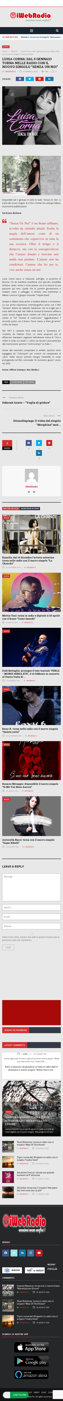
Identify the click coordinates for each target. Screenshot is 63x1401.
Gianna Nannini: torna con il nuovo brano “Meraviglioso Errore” (27, 1120)
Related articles (11, 508)
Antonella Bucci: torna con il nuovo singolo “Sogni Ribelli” (28, 841)
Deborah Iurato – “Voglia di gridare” (26, 402)
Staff (43, 1392)
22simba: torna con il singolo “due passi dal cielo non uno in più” (37, 1189)
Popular (52, 1269)
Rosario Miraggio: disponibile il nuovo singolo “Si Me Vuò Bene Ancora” (30, 785)
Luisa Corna (17, 382)
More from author (30, 508)
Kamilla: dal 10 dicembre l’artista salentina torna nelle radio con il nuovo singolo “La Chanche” (28, 560)
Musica (5, 47)
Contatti (52, 1392)
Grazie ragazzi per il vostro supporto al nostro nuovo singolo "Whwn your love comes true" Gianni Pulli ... (31, 1060)
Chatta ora (19, 1394)
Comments (8, 1277)
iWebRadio (10, 71)
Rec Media (30, 382)
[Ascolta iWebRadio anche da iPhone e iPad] (31, 1346)
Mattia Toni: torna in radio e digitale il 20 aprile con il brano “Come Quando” (31, 617)
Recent (51, 1264)
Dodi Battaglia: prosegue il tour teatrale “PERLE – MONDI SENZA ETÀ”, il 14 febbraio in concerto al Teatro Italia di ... (30, 673)
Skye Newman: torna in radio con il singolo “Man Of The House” (35, 1143)
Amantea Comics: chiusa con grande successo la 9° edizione (35, 1174)
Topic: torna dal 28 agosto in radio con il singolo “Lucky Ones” (37, 1158)
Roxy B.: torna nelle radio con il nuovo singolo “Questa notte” (30, 730)
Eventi (36, 1392)
